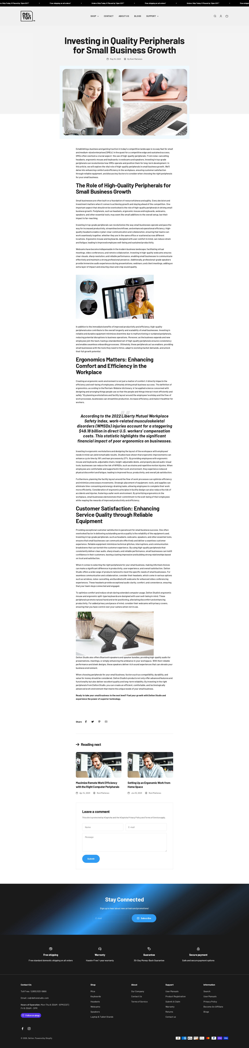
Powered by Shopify (43, 1038)
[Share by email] (106, 721)
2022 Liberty (124, 415)
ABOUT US (124, 16)
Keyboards (96, 996)
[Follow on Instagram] (29, 1028)
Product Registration (175, 996)
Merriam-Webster (113, 388)
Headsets (95, 1001)
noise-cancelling (101, 579)
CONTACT (108, 16)
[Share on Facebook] (85, 721)
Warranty (169, 1006)
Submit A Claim (172, 1001)
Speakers (95, 1011)
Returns (169, 1011)
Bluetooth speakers (109, 657)
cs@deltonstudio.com (38, 998)
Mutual (142, 415)
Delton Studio (98, 685)
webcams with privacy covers (153, 603)
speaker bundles (132, 657)
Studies (121, 454)
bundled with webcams (125, 579)
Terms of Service (152, 817)
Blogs (206, 1011)
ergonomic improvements (154, 454)
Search (206, 991)
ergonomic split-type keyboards (102, 596)
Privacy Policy (135, 817)
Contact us (170, 1016)
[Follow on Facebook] (22, 1028)
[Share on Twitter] (92, 721)
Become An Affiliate (213, 1006)
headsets (137, 575)
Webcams (95, 1006)
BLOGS (137, 16)
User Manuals (171, 991)
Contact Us (136, 996)
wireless (88, 579)
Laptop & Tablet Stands (102, 1016)
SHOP (93, 16)
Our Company (137, 991)
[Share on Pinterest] (99, 721)
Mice (93, 991)
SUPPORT (151, 16)
